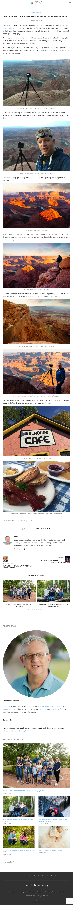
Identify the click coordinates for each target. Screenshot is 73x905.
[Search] (70, 2)
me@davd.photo (23, 731)
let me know (55, 709)
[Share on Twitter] (42, 528)
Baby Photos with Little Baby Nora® (50, 850)
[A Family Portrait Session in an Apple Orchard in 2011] (19, 837)
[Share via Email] (49, 528)
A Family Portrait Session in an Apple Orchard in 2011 (18, 851)
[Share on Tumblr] (47, 528)
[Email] (51, 876)
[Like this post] (38, 528)
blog (45, 709)
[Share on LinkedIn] (45, 528)
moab (30, 520)
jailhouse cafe (21, 520)
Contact (61, 892)
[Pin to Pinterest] (43, 528)
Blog (22, 892)
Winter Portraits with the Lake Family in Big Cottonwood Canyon (52, 820)
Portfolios (30, 892)
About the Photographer (46, 892)
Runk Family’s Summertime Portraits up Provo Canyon (18, 820)
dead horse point (9, 520)
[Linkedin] (34, 876)
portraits (41, 706)
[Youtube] (47, 876)
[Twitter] (21, 876)
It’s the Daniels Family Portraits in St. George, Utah (23, 791)
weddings (48, 706)
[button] (5, 594)
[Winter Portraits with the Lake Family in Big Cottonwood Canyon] (54, 806)
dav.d (40, 20)
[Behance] (43, 876)
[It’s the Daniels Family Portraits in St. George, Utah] (19, 590)
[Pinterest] (29, 876)
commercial (56, 706)
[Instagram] (25, 876)
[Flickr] (38, 876)
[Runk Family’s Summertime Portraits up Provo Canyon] (53, 590)
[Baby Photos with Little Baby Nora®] (54, 837)
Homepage (13, 892)
